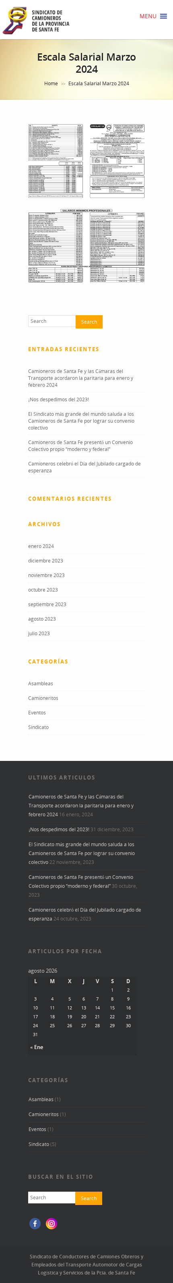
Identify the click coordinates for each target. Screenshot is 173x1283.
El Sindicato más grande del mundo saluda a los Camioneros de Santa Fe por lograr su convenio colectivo (81, 421)
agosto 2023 (42, 618)
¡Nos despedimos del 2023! (58, 399)
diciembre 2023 (45, 560)
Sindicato (38, 727)
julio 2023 (39, 633)
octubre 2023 (43, 589)
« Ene (36, 1047)
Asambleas (40, 683)
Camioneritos (43, 698)
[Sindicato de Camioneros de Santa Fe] (36, 33)
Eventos (37, 712)
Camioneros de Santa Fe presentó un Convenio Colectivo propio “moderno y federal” (80, 446)
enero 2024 (41, 546)
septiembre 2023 (47, 604)
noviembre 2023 (46, 575)
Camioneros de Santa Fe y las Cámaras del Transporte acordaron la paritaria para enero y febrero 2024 (80, 378)
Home (51, 83)
